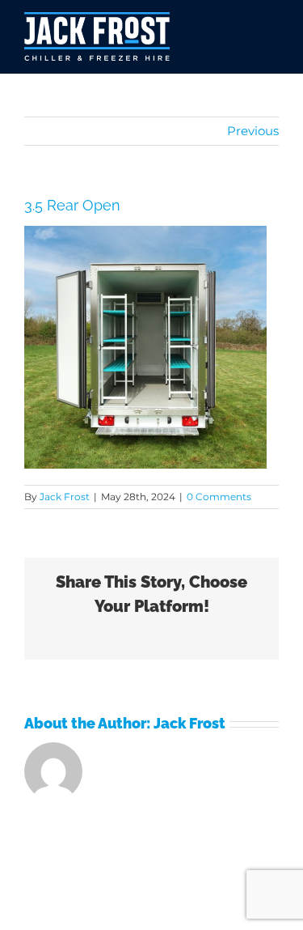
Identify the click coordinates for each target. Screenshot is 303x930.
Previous (253, 130)
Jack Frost (65, 496)
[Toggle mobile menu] (266, 36)
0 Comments (219, 496)
